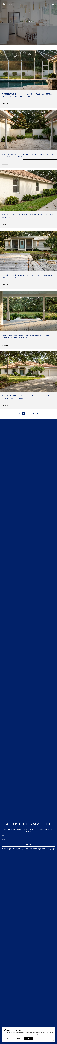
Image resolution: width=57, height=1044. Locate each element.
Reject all (8, 1038)
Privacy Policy (44, 850)
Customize (18, 1038)
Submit (28, 844)
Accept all (28, 1038)
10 (33, 413)
